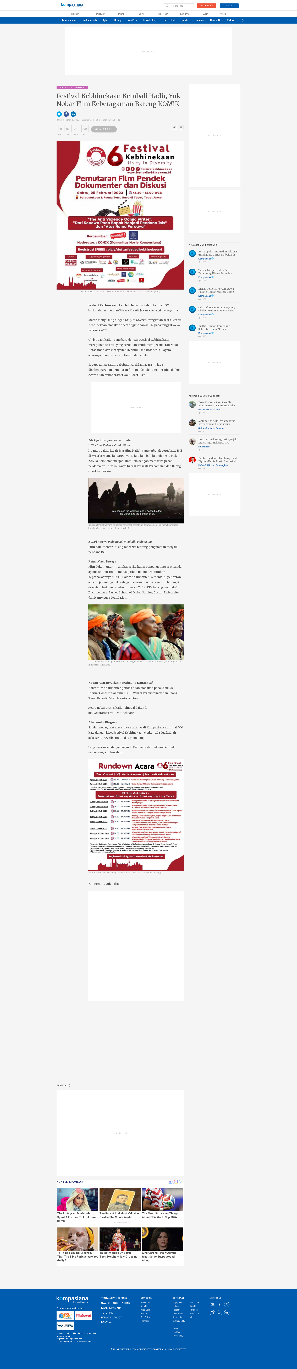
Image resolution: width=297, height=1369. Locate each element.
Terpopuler (99, 14)
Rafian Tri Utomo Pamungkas (213, 465)
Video (223, 14)
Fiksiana (199, 20)
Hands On (215, 20)
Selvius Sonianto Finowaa (211, 428)
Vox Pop (132, 20)
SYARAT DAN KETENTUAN (115, 1303)
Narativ (144, 1313)
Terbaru (120, 14)
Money (117, 20)
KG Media (158, 1349)
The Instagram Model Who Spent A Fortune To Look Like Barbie (76, 1217)
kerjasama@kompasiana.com (69, 1339)
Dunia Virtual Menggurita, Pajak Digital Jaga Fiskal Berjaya (217, 441)
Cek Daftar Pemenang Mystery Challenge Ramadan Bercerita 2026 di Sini (216, 310)
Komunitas (185, 14)
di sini (88, 1341)
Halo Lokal (169, 20)
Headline (140, 14)
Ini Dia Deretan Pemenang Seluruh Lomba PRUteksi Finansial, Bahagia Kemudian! (216, 329)
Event (205, 14)
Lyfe (105, 20)
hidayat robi (204, 446)
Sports (184, 20)
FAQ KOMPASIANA (111, 1308)
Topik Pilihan (162, 14)
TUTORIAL (107, 1312)
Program (75, 14)
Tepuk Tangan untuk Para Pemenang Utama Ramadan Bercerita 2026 (215, 273)
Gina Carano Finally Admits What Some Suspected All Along (159, 1256)
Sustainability (89, 20)
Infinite (144, 1306)
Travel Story (150, 20)
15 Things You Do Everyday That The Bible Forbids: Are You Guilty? (77, 1256)
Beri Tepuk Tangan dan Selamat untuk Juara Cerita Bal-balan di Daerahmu (217, 254)
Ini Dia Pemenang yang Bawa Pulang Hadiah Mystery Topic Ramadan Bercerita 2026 (216, 291)
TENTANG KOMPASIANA (114, 1298)
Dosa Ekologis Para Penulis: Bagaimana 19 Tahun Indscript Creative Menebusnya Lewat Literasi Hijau (216, 407)
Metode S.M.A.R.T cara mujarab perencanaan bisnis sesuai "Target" (216, 424)
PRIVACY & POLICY (111, 1317)
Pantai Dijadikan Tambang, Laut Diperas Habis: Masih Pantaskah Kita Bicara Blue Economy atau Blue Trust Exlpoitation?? (217, 463)
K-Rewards (145, 1302)
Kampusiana (69, 20)
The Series (145, 1317)
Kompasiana (204, 258)
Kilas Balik (145, 1310)
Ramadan (145, 1321)
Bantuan (106, 1322)
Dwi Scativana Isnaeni (209, 409)
